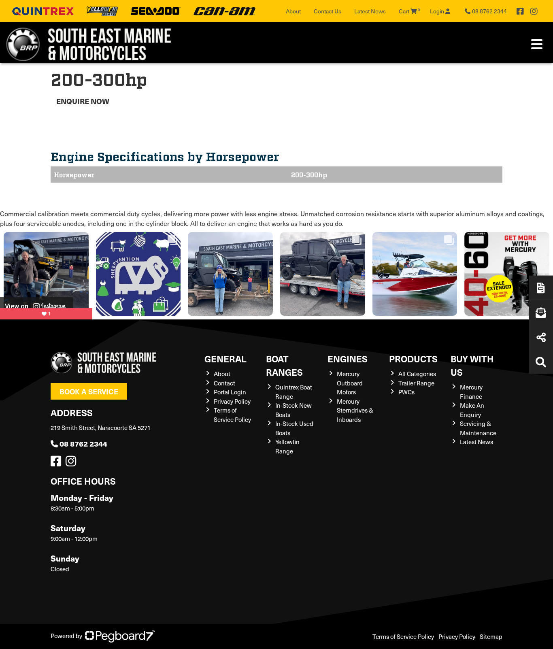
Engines (348, 358)
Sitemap (491, 636)
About (293, 11)
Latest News (370, 11)
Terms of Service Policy (403, 636)
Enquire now (82, 101)
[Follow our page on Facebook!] (520, 11)
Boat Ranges (284, 365)
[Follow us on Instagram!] (72, 463)
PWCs (406, 392)
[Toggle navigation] (537, 44)
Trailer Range (416, 383)
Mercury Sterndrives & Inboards (355, 410)
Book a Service (89, 391)
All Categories (417, 374)
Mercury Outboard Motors (350, 383)
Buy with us (472, 365)
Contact (224, 383)
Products (413, 358)
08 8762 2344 (83, 443)
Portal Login (230, 392)
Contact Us (327, 11)
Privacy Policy (232, 401)
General (225, 358)
